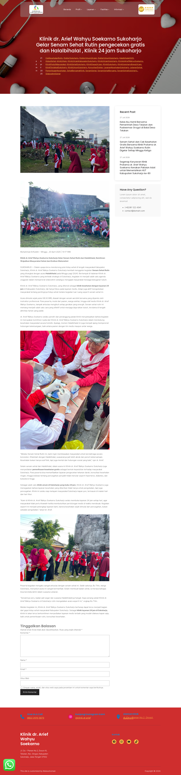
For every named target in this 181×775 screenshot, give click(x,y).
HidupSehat (51, 61)
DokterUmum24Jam (88, 58)
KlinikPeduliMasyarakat (56, 64)
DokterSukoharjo (71, 58)
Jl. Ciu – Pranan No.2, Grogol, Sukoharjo (138, 717)
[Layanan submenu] (95, 9)
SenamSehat (91, 70)
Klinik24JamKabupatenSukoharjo (82, 61)
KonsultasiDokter (95, 67)
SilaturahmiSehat (53, 74)
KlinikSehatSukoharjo (76, 64)
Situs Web (24, 678)
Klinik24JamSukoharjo (107, 61)
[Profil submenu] (81, 9)
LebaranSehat (136, 67)
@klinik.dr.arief (83, 718)
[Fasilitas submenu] (108, 9)
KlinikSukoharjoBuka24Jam (129, 64)
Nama (23, 660)
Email (23, 669)
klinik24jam (62, 61)
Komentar (25, 633)
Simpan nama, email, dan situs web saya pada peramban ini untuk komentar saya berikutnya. (63, 687)
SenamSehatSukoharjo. (127, 70)
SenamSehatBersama (107, 70)
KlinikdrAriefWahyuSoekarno (130, 61)
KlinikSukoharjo (110, 64)
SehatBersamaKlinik (75, 70)
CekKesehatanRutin (54, 58)
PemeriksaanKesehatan (56, 70)
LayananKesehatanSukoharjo (116, 67)
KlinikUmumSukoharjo (77, 67)
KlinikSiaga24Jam (94, 64)
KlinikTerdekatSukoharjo (56, 67)
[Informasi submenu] (123, 9)
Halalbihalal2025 (126, 58)
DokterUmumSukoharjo (108, 58)
